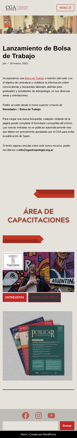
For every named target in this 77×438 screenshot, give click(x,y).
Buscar (67, 425)
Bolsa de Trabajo (34, 78)
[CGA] (17, 7)
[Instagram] (38, 415)
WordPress (49, 434)
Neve (24, 434)
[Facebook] (25, 415)
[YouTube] (51, 415)
